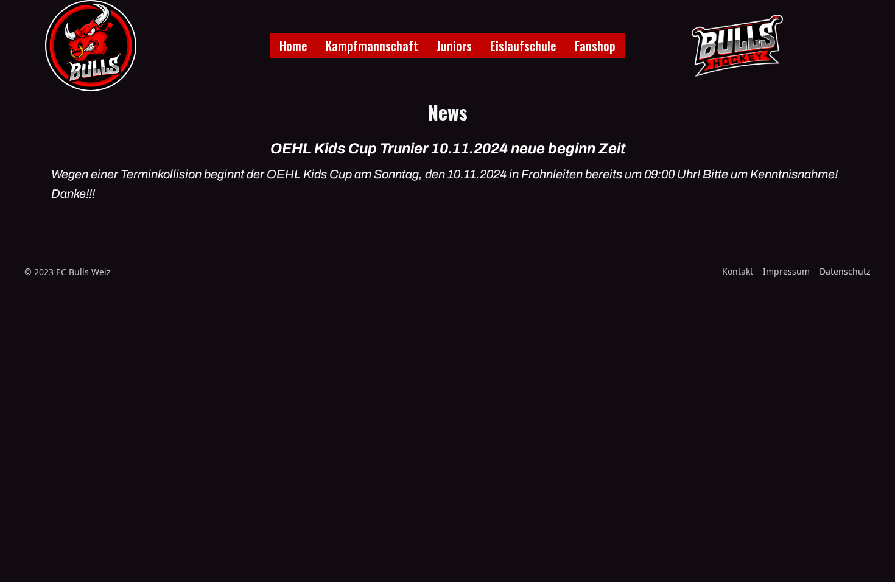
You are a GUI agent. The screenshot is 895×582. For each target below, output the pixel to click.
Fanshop (595, 46)
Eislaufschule (523, 46)
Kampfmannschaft (372, 46)
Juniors (454, 46)
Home (293, 46)
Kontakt (737, 271)
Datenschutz (845, 271)
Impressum (786, 271)
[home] (90, 45)
